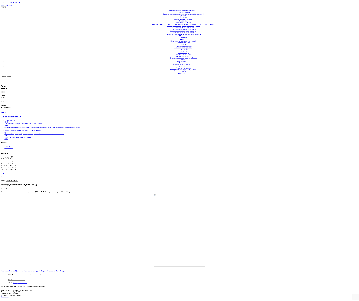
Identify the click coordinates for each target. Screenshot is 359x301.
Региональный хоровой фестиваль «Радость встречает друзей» (21, 271)
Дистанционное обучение (181, 64)
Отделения (183, 37)
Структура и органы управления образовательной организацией (183, 14)
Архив (183, 59)
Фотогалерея (8, 148)
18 (4, 167)
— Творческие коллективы (183, 46)
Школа (181, 36)
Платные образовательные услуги (183, 27)
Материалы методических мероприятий (183, 41)
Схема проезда (5, 297)
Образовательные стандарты (183, 19)
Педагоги (183, 39)
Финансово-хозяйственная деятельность (183, 29)
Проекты (183, 71)
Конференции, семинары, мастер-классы (183, 69)
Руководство (183, 21)
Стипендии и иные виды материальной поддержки (183, 26)
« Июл (3, 173)
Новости (181, 63)
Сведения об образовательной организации (181, 10)
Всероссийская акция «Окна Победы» (53, 271)
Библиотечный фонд (183, 42)
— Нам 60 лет (183, 49)
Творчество (181, 66)
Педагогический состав (183, 22)
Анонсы (7, 146)
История (183, 44)
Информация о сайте (20, 283)
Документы (183, 15)
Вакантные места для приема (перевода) (183, 31)
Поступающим (181, 61)
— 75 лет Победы (183, 53)
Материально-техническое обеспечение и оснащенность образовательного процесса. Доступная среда (183, 24)
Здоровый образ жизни (183, 54)
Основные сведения (183, 12)
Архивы (3, 180)
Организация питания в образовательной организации (183, 34)
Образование (183, 17)
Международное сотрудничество (183, 32)
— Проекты (183, 51)
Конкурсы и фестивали (183, 68)
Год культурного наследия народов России (183, 58)
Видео (6, 149)
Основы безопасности (183, 56)
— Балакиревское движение (183, 48)
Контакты (181, 73)
